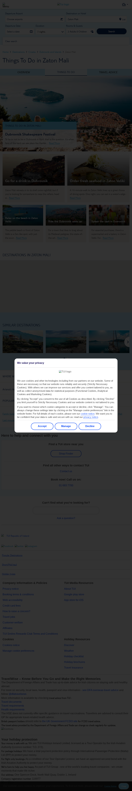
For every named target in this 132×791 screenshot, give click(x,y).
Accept (42, 426)
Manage (66, 426)
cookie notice (87, 413)
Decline (89, 426)
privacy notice (90, 417)
